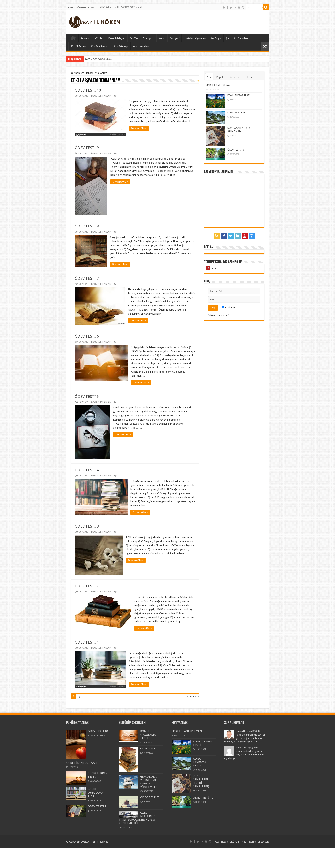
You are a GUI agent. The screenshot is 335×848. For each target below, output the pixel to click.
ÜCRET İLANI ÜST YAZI (218, 85)
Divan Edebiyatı (116, 38)
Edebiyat (147, 38)
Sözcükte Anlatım (99, 46)
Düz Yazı (134, 38)
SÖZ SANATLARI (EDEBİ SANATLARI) (106, 58)
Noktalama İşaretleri (195, 38)
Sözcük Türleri (78, 46)
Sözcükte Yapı (121, 46)
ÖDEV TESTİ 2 (87, 586)
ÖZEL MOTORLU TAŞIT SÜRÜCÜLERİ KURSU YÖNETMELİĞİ (137, 818)
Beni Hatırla (231, 307)
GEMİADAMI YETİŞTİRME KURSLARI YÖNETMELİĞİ (150, 782)
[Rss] (224, 7)
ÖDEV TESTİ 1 (87, 642)
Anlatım (85, 38)
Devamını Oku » (138, 128)
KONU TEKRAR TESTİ (238, 95)
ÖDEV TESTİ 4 (87, 470)
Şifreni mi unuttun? (218, 315)
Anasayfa (78, 72)
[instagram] (242, 7)
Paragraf (175, 38)
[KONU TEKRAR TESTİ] (76, 778)
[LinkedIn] (235, 7)
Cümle (98, 38)
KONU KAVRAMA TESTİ (240, 112)
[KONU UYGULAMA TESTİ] (76, 793)
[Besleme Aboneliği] (198, 80)
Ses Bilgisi (215, 38)
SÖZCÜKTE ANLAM (102, 96)
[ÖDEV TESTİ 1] (76, 811)
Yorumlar (235, 77)
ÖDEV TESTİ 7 (87, 278)
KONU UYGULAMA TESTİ (95, 792)
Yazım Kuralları (141, 46)
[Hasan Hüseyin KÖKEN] (94, 21)
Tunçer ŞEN (262, 841)
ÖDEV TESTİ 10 (88, 90)
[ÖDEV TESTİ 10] (76, 744)
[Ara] (266, 7)
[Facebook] (227, 7)
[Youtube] (238, 7)
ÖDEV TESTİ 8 (87, 226)
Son (209, 77)
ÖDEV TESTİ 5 (87, 396)
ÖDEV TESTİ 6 (87, 336)
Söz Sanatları (240, 38)
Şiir (227, 38)
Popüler (220, 77)
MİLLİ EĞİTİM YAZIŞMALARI (129, 7)
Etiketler (249, 77)
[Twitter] (231, 7)
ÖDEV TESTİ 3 (87, 526)
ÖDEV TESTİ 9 (87, 147)
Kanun (162, 38)
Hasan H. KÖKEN (73, 38)
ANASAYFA (105, 7)
